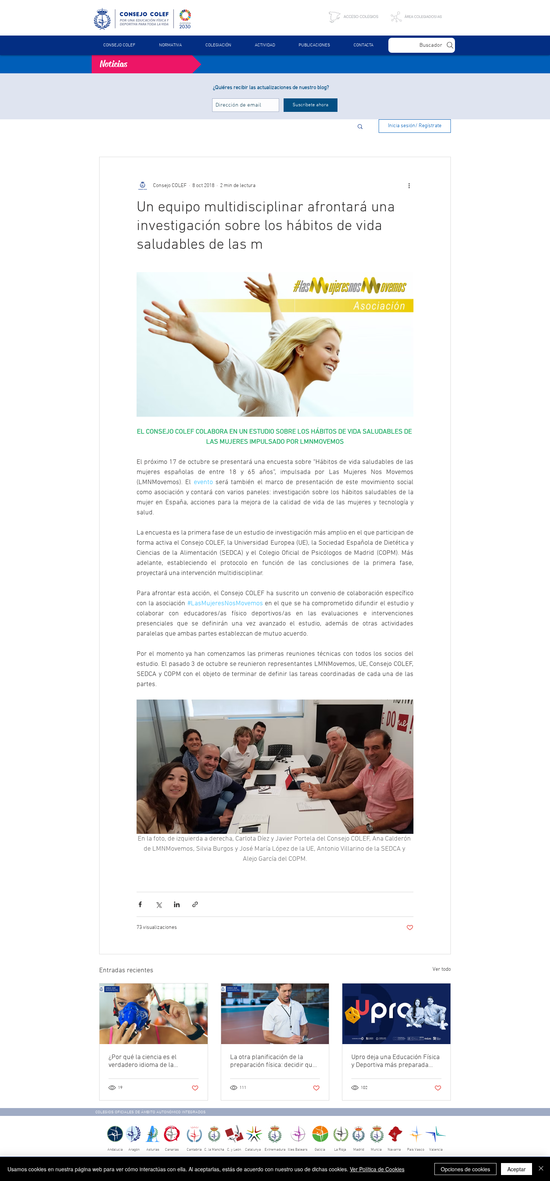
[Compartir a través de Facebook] (140, 904)
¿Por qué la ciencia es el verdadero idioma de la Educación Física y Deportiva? (150, 1061)
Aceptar (516, 1169)
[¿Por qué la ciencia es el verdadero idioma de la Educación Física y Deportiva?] (154, 1013)
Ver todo (442, 969)
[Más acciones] (408, 185)
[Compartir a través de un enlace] (195, 904)
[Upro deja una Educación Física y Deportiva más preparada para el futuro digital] (396, 1013)
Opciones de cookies (465, 1169)
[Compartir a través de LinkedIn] (176, 904)
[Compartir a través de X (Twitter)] (158, 904)
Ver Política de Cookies (377, 1169)
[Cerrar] (541, 1169)
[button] (170, 45)
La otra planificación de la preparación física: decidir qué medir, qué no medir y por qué (273, 1061)
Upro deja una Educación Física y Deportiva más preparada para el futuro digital (395, 1061)
